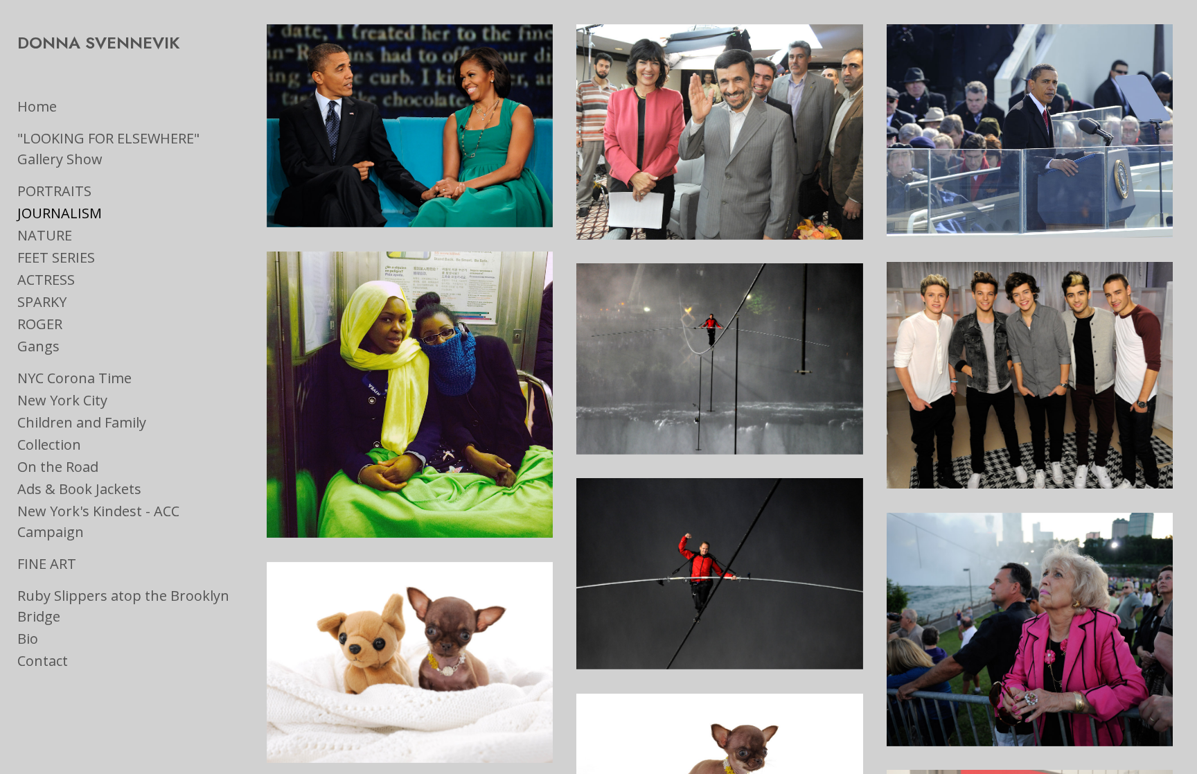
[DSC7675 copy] (1030, 375)
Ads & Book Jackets (79, 489)
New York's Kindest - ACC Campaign (98, 521)
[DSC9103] (1030, 629)
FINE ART (46, 563)
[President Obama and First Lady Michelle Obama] (410, 126)
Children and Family (81, 422)
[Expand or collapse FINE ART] (85, 564)
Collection (49, 444)
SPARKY (41, 301)
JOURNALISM (59, 213)
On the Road (57, 466)
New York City (62, 400)
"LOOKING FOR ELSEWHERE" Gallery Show (108, 148)
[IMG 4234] (410, 395)
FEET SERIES (56, 257)
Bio (27, 638)
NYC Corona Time (74, 378)
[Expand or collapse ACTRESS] (84, 279)
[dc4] (1030, 131)
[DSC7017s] (719, 132)
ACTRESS (46, 279)
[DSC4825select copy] (410, 662)
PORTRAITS (54, 191)
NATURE (44, 235)
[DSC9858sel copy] (719, 573)
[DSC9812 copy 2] (719, 359)
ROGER (39, 324)
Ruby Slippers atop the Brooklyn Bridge (123, 606)
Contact (42, 660)
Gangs (38, 346)
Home (37, 106)
